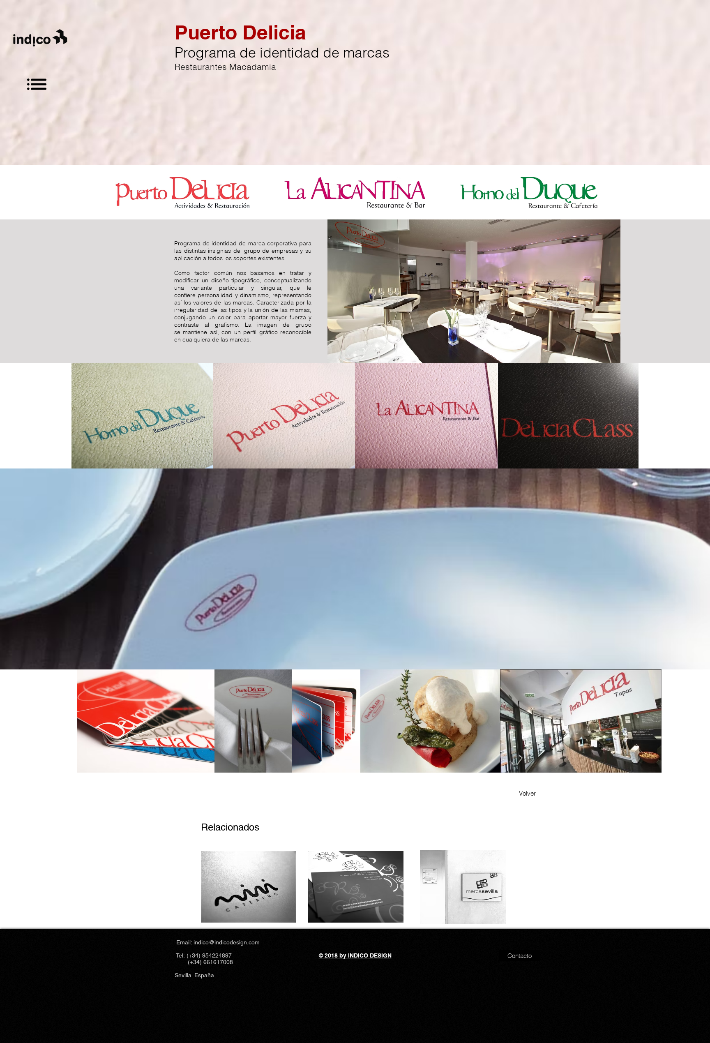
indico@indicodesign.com (227, 942)
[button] (36, 84)
